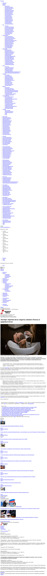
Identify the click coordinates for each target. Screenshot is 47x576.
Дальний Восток (6, 95)
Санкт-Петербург (8, 47)
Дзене (14, 416)
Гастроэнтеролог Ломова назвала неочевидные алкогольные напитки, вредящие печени (19, 407)
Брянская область (8, 9)
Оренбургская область (9, 53)
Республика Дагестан (9, 88)
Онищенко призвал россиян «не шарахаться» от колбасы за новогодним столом (17, 408)
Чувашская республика (9, 64)
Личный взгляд (8, 286)
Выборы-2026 (18, 506)
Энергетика (7, 275)
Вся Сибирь (7, 74)
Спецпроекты (5, 288)
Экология (4, 281)
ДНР (6, 114)
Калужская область (8, 13)
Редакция (2, 527)
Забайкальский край (9, 107)
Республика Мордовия (9, 58)
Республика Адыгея (9, 30)
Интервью (7, 287)
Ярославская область (9, 23)
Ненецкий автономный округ (11, 40)
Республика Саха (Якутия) (10, 103)
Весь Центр (7, 6)
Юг (3, 24)
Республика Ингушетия (9, 89)
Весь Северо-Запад (8, 36)
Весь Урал (7, 66)
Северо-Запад (5, 35)
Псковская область (8, 44)
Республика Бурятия (9, 108)
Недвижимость (8, 276)
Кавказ (4, 86)
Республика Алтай (8, 82)
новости (2, 269)
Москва (4, 3)
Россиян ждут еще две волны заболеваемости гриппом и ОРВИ (14, 412)
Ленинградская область (9, 41)
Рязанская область (8, 18)
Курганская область (9, 69)
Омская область (8, 81)
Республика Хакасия (9, 84)
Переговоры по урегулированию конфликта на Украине (27, 517)
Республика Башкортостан (10, 56)
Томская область (8, 85)
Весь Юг (6, 25)
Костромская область (9, 14)
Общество (5, 278)
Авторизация (3, 529)
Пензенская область (9, 54)
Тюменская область (9, 70)
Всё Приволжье (8, 49)
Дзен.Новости (21, 402)
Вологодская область (9, 39)
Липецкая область (8, 16)
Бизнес (4, 273)
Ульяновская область (9, 63)
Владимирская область (9, 10)
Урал (4, 65)
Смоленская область (9, 19)
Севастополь (7, 34)
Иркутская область (6, 186)
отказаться (2, 397)
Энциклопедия (8, 283)
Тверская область (8, 21)
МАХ (17, 402)
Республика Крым (8, 33)
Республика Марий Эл (9, 57)
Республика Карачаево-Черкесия (11, 91)
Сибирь (4, 73)
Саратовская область (9, 61)
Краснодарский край (9, 29)
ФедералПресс (31, 403)
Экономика (7, 274)
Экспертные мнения (9, 285)
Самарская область (8, 60)
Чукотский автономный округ (11, 106)
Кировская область (8, 50)
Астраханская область (9, 26)
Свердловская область (9, 67)
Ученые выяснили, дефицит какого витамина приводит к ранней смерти (16, 409)
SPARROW (2, 572)
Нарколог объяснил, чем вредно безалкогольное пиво (12, 415)
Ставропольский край (9, 94)
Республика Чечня (8, 92)
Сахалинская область (9, 104)
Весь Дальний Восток (9, 96)
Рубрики (2, 270)
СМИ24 (1, 574)
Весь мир (4, 2)
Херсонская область (9, 112)
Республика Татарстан (9, 59)
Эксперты (5, 282)
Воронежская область (9, 11)
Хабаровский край (8, 105)
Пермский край (8, 55)
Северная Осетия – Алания (10, 93)
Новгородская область (9, 43)
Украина (6, 428)
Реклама (4, 258)
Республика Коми (8, 46)
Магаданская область (7, 210)
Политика (5, 272)
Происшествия (6, 279)
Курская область (8, 15)
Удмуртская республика (9, 62)
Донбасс (4, 109)
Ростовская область (9, 32)
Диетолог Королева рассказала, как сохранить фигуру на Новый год (15, 411)
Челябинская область (9, 68)
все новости (2, 497)
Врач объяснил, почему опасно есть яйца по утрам (12, 413)
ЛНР (6, 113)
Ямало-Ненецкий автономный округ (12, 72)
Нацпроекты (5, 280)
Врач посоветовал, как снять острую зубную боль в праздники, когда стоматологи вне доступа (20, 414)
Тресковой (7, 367)
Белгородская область (9, 8)
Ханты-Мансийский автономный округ (13, 71)
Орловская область (8, 17)
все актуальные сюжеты (5, 521)
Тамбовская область (9, 20)
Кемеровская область (9, 78)
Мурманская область (9, 42)
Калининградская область (10, 38)
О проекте (2, 525)
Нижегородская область (9, 51)
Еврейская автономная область (11, 98)
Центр (4, 5)
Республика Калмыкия (9, 31)
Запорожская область (9, 111)
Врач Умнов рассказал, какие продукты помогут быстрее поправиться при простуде (18, 410)
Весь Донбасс (7, 110)
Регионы (2, 0)
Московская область (9, 7)
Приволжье (5, 48)
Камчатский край (8, 99)
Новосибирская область (9, 80)
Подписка (7, 289)
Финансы (7, 277)
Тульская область (8, 22)
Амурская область (8, 97)
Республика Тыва (8, 83)
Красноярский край (9, 79)
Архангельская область (9, 37)
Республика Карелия (9, 45)
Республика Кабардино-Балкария (11, 90)
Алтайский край (8, 75)
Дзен (5, 403)
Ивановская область (9, 12)
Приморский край (8, 102)
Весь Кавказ (7, 87)
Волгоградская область (9, 27)
